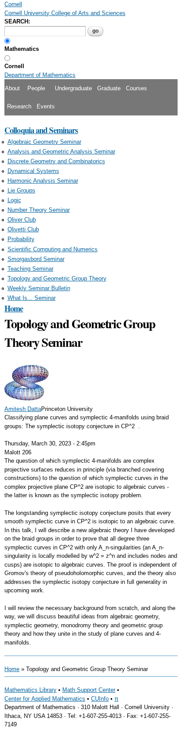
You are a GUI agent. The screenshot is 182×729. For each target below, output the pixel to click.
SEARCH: (17, 21)
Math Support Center (88, 690)
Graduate (109, 88)
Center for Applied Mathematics (44, 698)
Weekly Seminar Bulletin (39, 288)
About (12, 88)
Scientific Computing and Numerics (53, 249)
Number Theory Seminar (39, 210)
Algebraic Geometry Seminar (44, 141)
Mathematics (21, 49)
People (36, 88)
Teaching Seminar (30, 268)
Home (13, 308)
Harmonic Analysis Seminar (43, 180)
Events (46, 106)
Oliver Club (22, 219)
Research (19, 106)
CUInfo (100, 698)
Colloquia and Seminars (41, 130)
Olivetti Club (23, 229)
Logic (14, 200)
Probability (21, 239)
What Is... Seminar (32, 298)
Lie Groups (21, 190)
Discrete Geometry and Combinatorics (56, 161)
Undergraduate (73, 88)
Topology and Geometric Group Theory (57, 278)
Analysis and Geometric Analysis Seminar (61, 151)
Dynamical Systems (33, 171)
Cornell (14, 66)
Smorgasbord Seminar (36, 259)
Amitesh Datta (22, 409)
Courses (136, 88)
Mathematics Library (30, 690)
